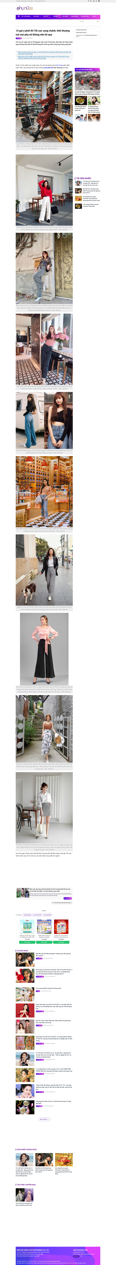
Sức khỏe (65, 16)
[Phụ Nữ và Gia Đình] (25, 8)
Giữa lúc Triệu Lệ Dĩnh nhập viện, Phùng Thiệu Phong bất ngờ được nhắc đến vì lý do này (53, 1021)
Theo (61, 902)
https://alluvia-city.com (81, 32)
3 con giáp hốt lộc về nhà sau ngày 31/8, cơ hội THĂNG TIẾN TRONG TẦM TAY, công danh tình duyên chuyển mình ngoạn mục (54, 1070)
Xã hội (38, 991)
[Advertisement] (66, 8)
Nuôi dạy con (85, 16)
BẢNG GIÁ (76, 1256)
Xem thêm (68, 898)
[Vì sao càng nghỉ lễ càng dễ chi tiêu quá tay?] (25, 994)
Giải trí (46, 16)
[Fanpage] (89, 1)
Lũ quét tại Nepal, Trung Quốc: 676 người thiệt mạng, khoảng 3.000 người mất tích (87, 93)
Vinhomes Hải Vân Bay (90, 35)
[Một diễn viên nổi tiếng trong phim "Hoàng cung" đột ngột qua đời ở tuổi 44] (25, 960)
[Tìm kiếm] (98, 21)
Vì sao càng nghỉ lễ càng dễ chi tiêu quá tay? (48, 988)
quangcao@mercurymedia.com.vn (86, 1254)
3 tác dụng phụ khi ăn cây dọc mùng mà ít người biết (80, 108)
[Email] (99, 1)
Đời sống (36, 16)
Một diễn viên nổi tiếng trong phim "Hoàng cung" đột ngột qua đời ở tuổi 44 (53, 954)
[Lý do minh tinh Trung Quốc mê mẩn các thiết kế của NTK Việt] (24, 1194)
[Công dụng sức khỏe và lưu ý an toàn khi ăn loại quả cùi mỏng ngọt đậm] (25, 1107)
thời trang (59, 65)
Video (94, 16)
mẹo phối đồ (48, 915)
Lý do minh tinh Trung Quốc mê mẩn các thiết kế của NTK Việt (24, 1204)
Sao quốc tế (39, 958)
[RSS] (97, 1)
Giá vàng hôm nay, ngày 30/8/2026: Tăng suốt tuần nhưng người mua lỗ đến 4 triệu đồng (63, 1170)
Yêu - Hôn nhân (25, 16)
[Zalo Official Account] (91, 0)
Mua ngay (27, 942)
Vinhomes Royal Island (81, 29)
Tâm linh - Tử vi (40, 976)
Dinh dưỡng (74, 16)
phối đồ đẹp (28, 915)
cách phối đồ (48, 68)
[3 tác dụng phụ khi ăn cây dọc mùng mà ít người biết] (81, 100)
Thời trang (18, 38)
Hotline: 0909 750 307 (40, 1)
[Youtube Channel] (94, 1)
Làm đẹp (55, 16)
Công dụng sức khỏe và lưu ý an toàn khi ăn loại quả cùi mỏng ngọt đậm (53, 1102)
